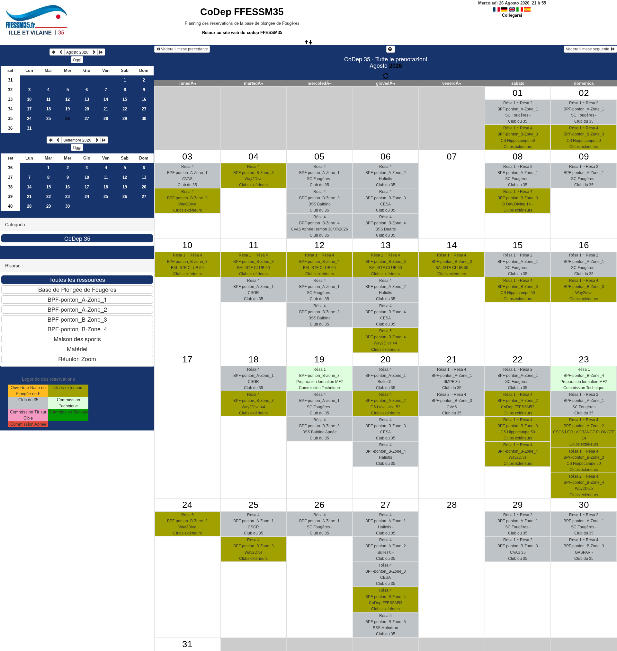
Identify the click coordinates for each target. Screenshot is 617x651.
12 (67, 99)
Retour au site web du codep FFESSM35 (242, 32)
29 (124, 118)
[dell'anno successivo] (101, 52)
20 (87, 109)
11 (48, 99)
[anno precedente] (53, 52)
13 (87, 99)
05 (319, 156)
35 (10, 118)
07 (452, 156)
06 (385, 156)
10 (29, 99)
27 (87, 118)
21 (105, 109)
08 (518, 156)
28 (105, 118)
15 (124, 99)
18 (48, 109)
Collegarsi (512, 15)
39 (10, 196)
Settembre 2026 (77, 140)
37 (10, 177)
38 (10, 187)
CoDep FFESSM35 (242, 11)
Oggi (77, 59)
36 (10, 128)
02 (584, 93)
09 (584, 156)
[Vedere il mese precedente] (61, 52)
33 (10, 99)
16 (144, 99)
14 (105, 99)
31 (10, 80)
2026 (395, 65)
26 (124, 196)
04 (253, 156)
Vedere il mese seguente (588, 49)
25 (48, 118)
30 (144, 118)
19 (67, 109)
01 (518, 93)
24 (29, 118)
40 (10, 206)
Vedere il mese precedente (184, 49)
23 (144, 109)
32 (10, 89)
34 (10, 109)
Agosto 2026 (77, 52)
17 (29, 109)
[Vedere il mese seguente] (94, 52)
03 (187, 156)
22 (124, 109)
